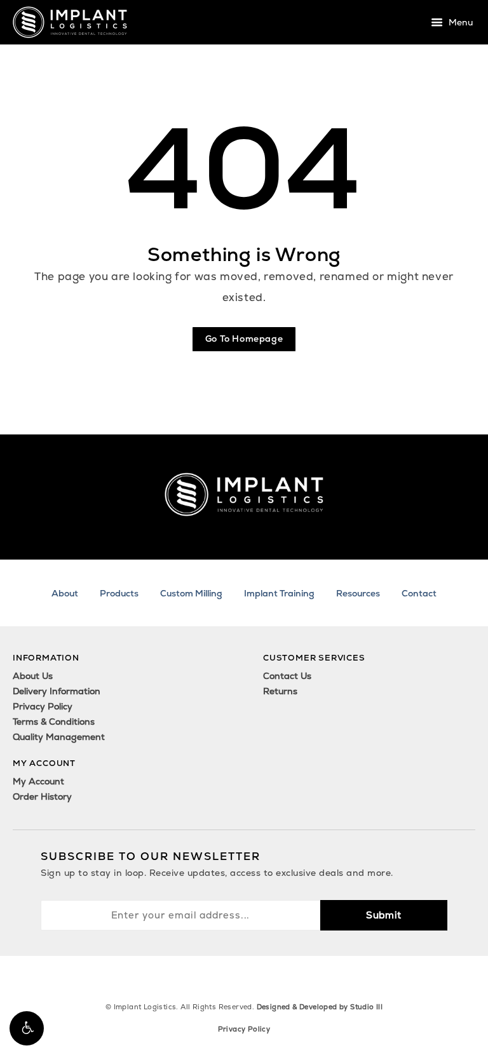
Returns (280, 691)
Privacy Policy (42, 706)
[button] (27, 1028)
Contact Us (287, 676)
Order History (42, 796)
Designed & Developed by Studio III (320, 1006)
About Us (33, 676)
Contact (419, 593)
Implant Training (279, 593)
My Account (38, 781)
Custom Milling (191, 593)
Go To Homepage (244, 338)
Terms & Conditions (54, 721)
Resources (358, 593)
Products (119, 593)
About (64, 593)
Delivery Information (56, 691)
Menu (459, 23)
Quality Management (59, 737)
